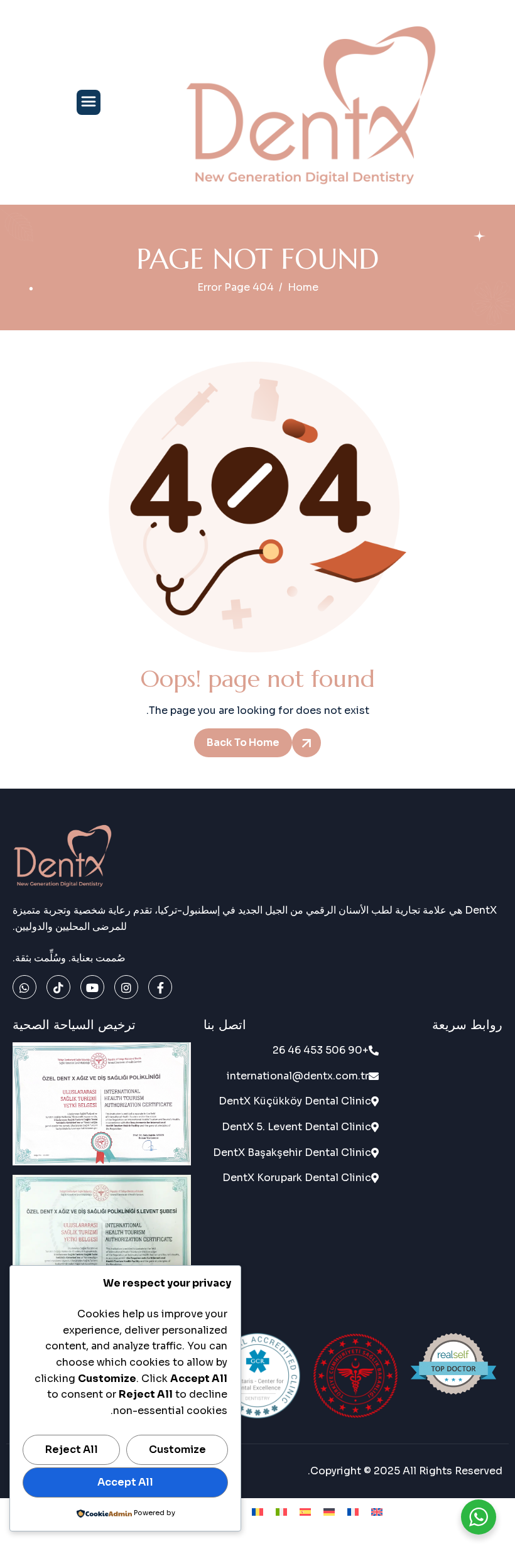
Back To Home (243, 742)
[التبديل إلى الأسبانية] (305, 1511)
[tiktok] (58, 987)
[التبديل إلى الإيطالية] (281, 1511)
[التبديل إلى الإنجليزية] (377, 1511)
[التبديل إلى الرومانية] (257, 1511)
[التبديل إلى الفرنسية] (353, 1511)
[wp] (24, 987)
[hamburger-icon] (88, 102)
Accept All (125, 1482)
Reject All (71, 1449)
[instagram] (126, 987)
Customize (177, 1449)
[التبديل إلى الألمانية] (329, 1511)
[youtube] (92, 987)
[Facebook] (160, 987)
